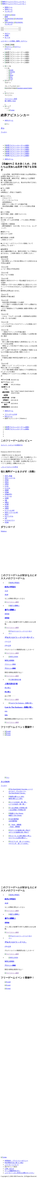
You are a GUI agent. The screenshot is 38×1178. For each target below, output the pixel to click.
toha (6, 711)
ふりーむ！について (12, 1165)
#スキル (7, 488)
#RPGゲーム (9, 120)
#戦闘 (7, 490)
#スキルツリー (10, 520)
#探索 (7, 35)
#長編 (7, 492)
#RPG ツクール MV (11, 512)
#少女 (7, 486)
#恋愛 (7, 504)
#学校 (7, 480)
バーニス (8, 641)
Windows (4, 531)
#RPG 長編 (8, 476)
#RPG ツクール (10, 478)
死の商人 (8, 688)
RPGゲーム (8, 416)
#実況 (7, 482)
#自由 (7, 506)
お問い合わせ (9, 1169)
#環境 (7, 508)
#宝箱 (7, 522)
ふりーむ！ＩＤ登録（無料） (11, 41)
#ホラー (7, 33)
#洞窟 (7, 498)
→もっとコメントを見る (9, 467)
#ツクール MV (10, 510)
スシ (2, 128)
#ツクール (8, 496)
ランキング (8, 11)
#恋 (6, 518)
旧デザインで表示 (11, 1167)
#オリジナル (9, 516)
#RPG (7, 514)
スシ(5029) (5, 782)
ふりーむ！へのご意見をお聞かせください (19, 1173)
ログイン (24, 41)
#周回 (7, 484)
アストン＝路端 (10, 664)
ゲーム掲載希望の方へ (12, 1171)
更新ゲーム (8, 9)
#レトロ (7, 37)
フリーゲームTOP (11, 414)
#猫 (6, 500)
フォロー (4, 132)
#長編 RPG (8, 494)
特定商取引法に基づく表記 (14, 1162)
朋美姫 (7, 614)
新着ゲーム (8, 7)
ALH (6, 591)
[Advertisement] (19, 552)
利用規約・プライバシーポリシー (16, 1160)
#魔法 (7, 502)
